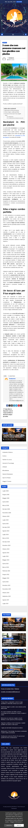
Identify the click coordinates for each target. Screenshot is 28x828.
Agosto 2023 (5, 552)
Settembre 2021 (6, 596)
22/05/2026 (8, 660)
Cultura (4, 456)
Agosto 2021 (5, 600)
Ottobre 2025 (5, 516)
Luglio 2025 (5, 520)
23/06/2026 (8, 644)
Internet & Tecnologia (8, 463)
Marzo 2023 (5, 567)
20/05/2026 (8, 675)
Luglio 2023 (5, 556)
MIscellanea (5, 470)
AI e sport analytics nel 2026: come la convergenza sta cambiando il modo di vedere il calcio (13, 713)
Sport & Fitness (6, 477)
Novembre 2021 (6, 589)
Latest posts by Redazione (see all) (16, 118)
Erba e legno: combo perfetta (12, 112)
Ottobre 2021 (5, 592)
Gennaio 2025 (6, 527)
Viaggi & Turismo (6, 481)
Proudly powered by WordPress (10, 806)
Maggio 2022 (5, 578)
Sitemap (17, 689)
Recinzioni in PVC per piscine (12, 110)
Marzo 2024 (5, 538)
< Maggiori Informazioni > (16, 822)
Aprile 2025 (5, 523)
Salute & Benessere (7, 474)
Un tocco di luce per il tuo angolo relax (13, 114)
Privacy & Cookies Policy (7, 689)
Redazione (11, 58)
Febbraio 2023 (6, 571)
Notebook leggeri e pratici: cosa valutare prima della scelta (11, 642)
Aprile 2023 (5, 563)
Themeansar (14, 808)
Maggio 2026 (5, 498)
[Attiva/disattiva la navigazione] (13, 34)
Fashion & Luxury (7, 459)
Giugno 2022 (5, 574)
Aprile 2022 (5, 581)
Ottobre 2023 (5, 549)
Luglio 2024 (5, 534)
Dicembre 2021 (6, 585)
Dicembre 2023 (6, 545)
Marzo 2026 (5, 505)
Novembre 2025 (6, 512)
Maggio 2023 (5, 560)
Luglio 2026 (5, 491)
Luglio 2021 (5, 603)
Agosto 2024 (5, 531)
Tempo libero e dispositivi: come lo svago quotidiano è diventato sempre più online (8, 412)
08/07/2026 (8, 628)
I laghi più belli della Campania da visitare (12, 728)
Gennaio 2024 (6, 541)
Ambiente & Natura (7, 452)
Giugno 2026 (5, 494)
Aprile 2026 (5, 501)
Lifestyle (5, 42)
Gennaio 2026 (6, 509)
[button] (23, 34)
